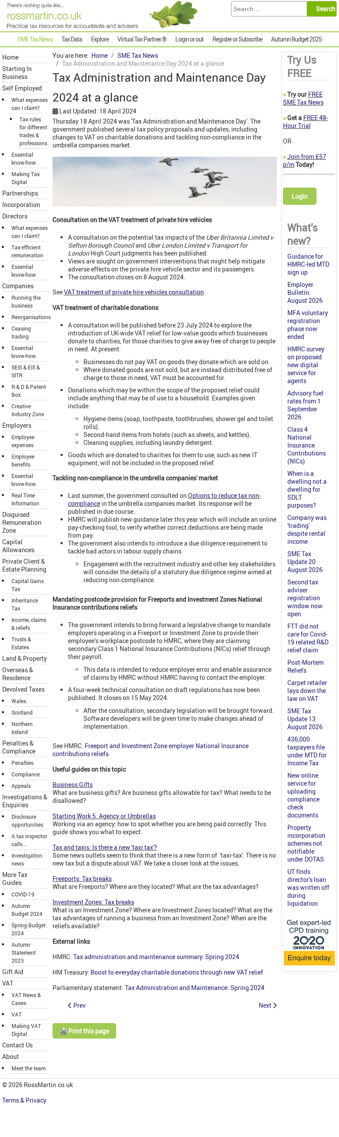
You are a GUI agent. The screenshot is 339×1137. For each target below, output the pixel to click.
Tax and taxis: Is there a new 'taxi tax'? (105, 847)
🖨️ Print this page (84, 1031)
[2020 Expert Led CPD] (309, 966)
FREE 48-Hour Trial (305, 121)
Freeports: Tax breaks (82, 878)
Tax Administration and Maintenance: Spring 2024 (194, 987)
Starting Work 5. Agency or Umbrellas (104, 816)
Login (300, 196)
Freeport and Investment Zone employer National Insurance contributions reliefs (151, 750)
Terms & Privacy (25, 1100)
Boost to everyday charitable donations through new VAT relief (176, 972)
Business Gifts (73, 784)
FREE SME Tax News (303, 98)
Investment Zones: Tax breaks (93, 902)
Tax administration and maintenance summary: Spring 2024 (156, 957)
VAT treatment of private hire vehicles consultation (134, 292)
